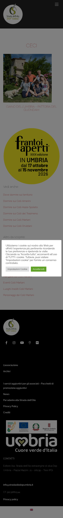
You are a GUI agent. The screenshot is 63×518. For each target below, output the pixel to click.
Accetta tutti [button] (38, 269)
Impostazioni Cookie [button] (17, 269)
